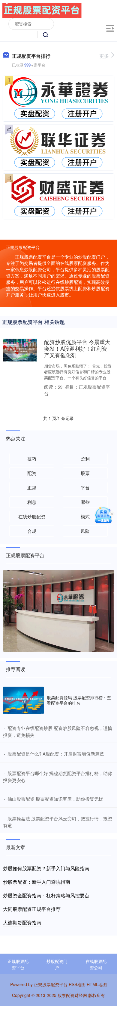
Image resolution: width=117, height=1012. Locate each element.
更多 (104, 55)
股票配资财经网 (72, 995)
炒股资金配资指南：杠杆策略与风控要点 (46, 895)
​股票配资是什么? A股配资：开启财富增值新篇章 (56, 753)
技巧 (31, 458)
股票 (85, 473)
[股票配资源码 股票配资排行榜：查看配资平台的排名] (23, 700)
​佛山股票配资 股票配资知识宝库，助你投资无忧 (55, 799)
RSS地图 (77, 984)
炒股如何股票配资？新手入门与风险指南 (46, 868)
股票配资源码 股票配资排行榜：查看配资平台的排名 (79, 700)
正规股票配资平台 (18, 964)
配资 (31, 473)
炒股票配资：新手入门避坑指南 (36, 881)
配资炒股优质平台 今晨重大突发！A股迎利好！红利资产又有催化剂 (77, 348)
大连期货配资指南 (22, 922)
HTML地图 (97, 984)
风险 (85, 531)
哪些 (85, 502)
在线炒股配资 (31, 516)
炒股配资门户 (57, 964)
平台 (85, 487)
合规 (31, 531)
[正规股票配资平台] (42, 10)
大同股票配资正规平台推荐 (32, 908)
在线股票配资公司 (96, 964)
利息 (31, 502)
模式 (85, 516)
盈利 (85, 458)
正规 (31, 487)
